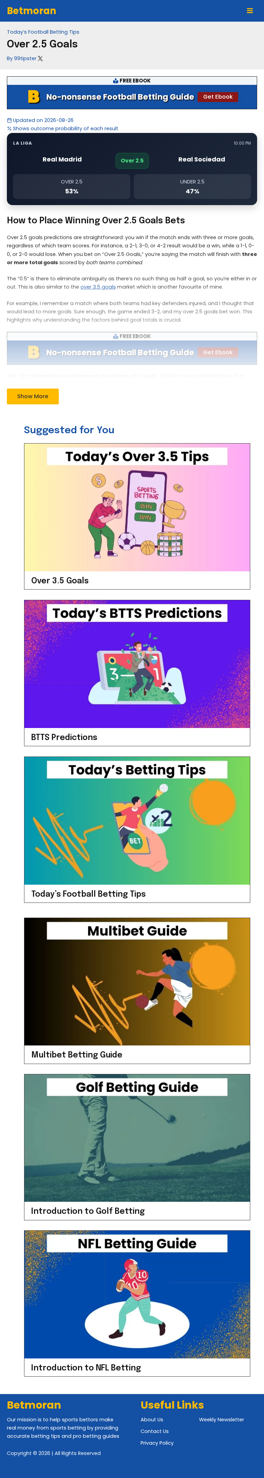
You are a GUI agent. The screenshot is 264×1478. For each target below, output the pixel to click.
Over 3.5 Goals (60, 581)
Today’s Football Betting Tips (43, 32)
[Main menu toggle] (250, 10)
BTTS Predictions (64, 738)
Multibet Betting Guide (76, 1055)
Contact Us (155, 1431)
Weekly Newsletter (221, 1419)
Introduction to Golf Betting (88, 1212)
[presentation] (137, 507)
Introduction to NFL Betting (86, 1368)
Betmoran (31, 11)
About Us (152, 1419)
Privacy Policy (157, 1443)
